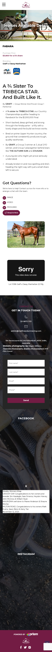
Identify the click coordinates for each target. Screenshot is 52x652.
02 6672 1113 (26, 321)
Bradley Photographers (34, 349)
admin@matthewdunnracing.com (26, 331)
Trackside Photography (13, 349)
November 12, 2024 (11, 512)
